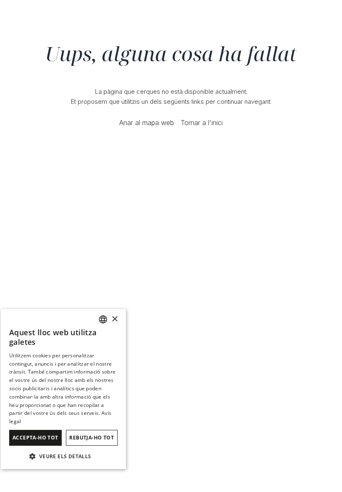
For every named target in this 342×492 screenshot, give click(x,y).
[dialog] (63, 389)
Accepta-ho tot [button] (35, 437)
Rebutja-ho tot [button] (91, 437)
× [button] (114, 319)
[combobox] (103, 319)
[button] (63, 456)
